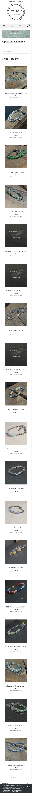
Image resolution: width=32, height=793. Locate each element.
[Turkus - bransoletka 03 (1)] (16, 710)
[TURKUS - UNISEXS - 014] (16, 196)
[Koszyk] (28, 26)
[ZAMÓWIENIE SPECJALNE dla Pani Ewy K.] (16, 354)
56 (23, 778)
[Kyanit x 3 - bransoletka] (16, 512)
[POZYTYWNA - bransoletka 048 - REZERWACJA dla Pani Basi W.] (16, 631)
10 (13, 778)
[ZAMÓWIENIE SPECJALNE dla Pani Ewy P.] (16, 235)
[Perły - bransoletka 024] (16, 117)
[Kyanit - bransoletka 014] (16, 749)
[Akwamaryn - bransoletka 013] (16, 670)
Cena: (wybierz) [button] (8, 52)
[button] (4, 26)
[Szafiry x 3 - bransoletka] (16, 472)
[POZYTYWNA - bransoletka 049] (16, 591)
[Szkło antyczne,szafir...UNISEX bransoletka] (16, 77)
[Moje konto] (20, 26)
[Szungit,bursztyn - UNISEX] (16, 393)
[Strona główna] (16, 12)
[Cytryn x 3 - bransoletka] (16, 552)
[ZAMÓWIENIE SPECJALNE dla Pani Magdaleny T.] (16, 275)
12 (17, 778)
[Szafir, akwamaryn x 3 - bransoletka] (16, 433)
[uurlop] (16, 33)
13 (19, 778)
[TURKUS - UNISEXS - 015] (16, 156)
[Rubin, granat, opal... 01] (16, 314)
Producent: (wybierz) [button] (9, 47)
